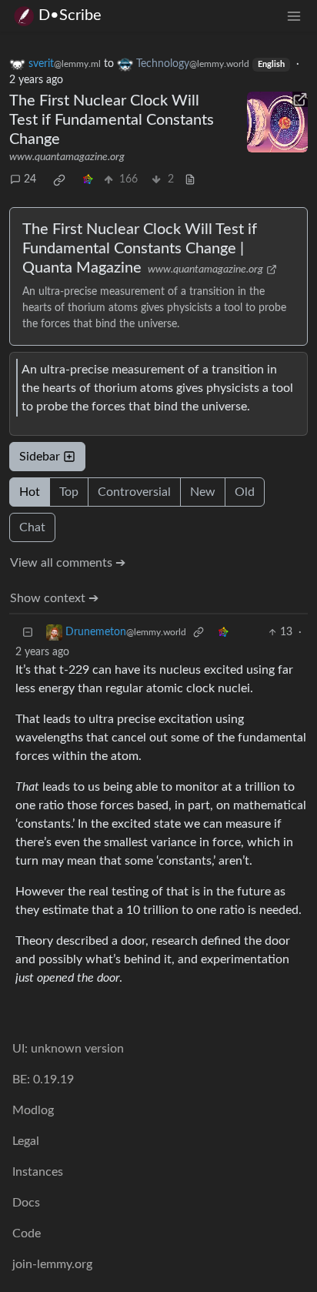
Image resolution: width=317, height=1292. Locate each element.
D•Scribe (70, 15)
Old (245, 492)
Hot (29, 492)
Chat (32, 527)
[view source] (190, 180)
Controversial (134, 492)
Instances (37, 1172)
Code (26, 1233)
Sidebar (39, 456)
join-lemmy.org (52, 1264)
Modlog (33, 1110)
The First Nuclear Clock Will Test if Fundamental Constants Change (111, 120)
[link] (59, 180)
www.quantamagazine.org (67, 157)
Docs (26, 1203)
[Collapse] (27, 632)
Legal (25, 1141)
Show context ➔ (54, 598)
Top (68, 492)
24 (30, 179)
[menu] (294, 16)
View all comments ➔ (67, 563)
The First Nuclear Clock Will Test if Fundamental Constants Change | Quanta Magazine (139, 249)
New (202, 492)
